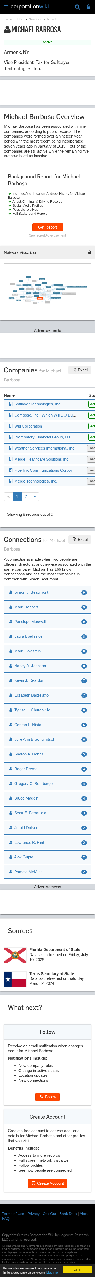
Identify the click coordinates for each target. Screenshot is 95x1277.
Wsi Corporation (27, 426)
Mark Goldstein (22, 296)
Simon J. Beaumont (35, 292)
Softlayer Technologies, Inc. (27, 285)
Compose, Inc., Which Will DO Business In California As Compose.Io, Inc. (77, 286)
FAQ (6, 1218)
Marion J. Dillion (15, 294)
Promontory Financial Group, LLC (60, 288)
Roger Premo (25, 769)
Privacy (33, 1214)
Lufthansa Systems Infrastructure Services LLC (69, 293)
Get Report (47, 227)
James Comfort (28, 277)
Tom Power (35, 302)
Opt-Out (49, 1214)
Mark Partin (49, 290)
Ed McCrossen (47, 302)
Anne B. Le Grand (11, 298)
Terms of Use (13, 1214)
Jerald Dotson (25, 827)
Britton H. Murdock (28, 300)
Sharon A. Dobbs (28, 754)
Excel (82, 370)
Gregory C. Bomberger (33, 783)
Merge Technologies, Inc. (29, 289)
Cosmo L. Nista (21, 289)
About (84, 1214)
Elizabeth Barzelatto (31, 695)
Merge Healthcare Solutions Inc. (58, 285)
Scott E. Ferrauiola (29, 813)
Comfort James (19, 285)
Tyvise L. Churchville (31, 710)
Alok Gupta (23, 857)
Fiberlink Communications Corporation (56, 298)
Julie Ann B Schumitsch (57, 292)
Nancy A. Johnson (42, 279)
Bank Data (68, 1214)
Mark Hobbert (15, 290)
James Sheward (43, 294)
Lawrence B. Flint (36, 296)
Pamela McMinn (27, 871)
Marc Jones (20, 281)
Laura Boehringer (48, 286)
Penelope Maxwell (29, 621)
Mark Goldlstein (18, 300)
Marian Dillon (12, 284)
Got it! (77, 1269)
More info (52, 1272)
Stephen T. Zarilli (29, 296)
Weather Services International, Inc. (44, 448)
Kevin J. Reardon (28, 292)
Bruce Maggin (39, 288)
